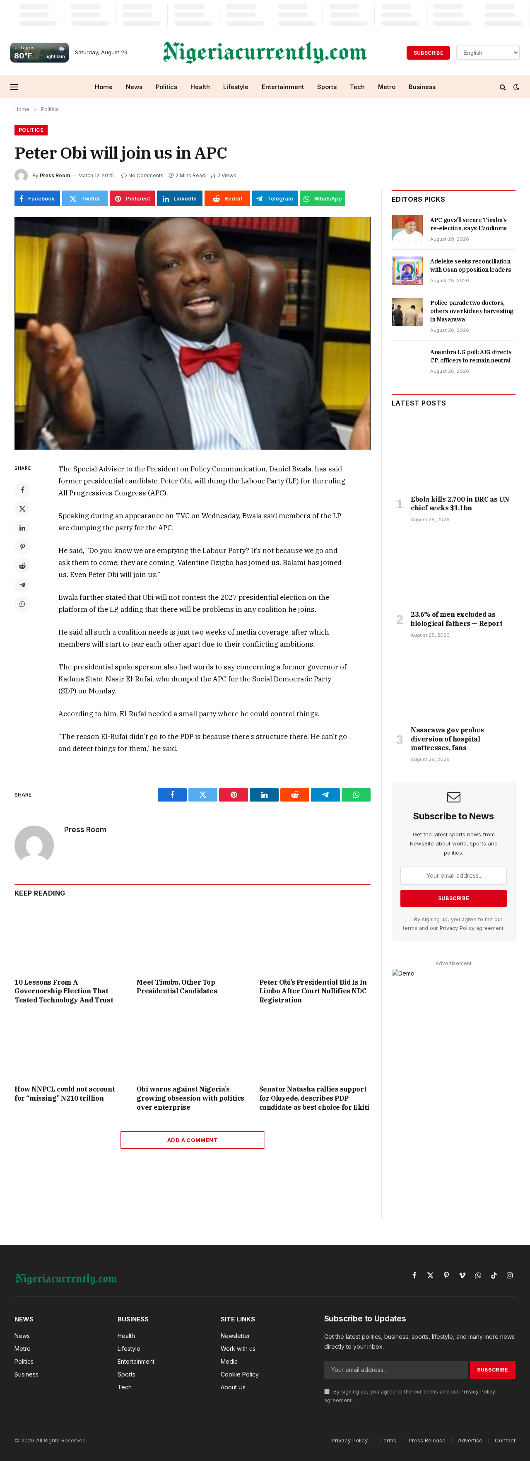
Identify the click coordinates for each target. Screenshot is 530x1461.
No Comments (146, 175)
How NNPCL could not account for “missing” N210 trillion (64, 1093)
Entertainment (283, 86)
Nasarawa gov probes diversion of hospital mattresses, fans (447, 739)
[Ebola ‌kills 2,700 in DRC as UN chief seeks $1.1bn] (454, 453)
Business (422, 86)
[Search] (503, 86)
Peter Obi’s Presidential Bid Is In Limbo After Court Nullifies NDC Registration (313, 991)
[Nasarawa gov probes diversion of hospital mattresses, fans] (454, 684)
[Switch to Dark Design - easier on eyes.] (515, 87)
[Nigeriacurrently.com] (265, 52)
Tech (357, 86)
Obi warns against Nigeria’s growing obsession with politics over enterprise (190, 1098)
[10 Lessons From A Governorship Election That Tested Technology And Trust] (70, 939)
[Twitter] (22, 509)
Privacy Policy (457, 928)
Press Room (55, 175)
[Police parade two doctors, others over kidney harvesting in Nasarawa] (407, 312)
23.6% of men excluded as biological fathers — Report (456, 619)
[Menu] (14, 86)
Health (200, 86)
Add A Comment (192, 1140)
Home (104, 86)
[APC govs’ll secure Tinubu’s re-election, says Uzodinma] (407, 229)
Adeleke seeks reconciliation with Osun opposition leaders (470, 265)
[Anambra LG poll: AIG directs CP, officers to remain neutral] (407, 361)
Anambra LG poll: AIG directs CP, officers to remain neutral (470, 356)
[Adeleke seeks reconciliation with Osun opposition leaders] (407, 270)
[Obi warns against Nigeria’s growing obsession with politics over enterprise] (192, 1047)
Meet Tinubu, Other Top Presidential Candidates (177, 986)
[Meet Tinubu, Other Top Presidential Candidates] (192, 939)
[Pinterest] (22, 547)
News (134, 86)
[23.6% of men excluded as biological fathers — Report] (454, 569)
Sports (327, 86)
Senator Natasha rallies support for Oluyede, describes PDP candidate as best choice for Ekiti (314, 1098)
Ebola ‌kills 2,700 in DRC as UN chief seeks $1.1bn (460, 503)
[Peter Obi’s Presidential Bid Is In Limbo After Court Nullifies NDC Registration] (315, 939)
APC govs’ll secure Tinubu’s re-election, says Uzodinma (468, 224)
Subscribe (428, 53)
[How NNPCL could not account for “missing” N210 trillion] (70, 1047)
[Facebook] (22, 489)
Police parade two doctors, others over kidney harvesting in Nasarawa (471, 311)
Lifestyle (235, 86)
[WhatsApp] (22, 604)
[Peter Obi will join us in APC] (192, 333)
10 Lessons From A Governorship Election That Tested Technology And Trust (63, 991)
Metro (386, 86)
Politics (166, 86)
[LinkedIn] (22, 528)
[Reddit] (22, 566)
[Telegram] (22, 585)
